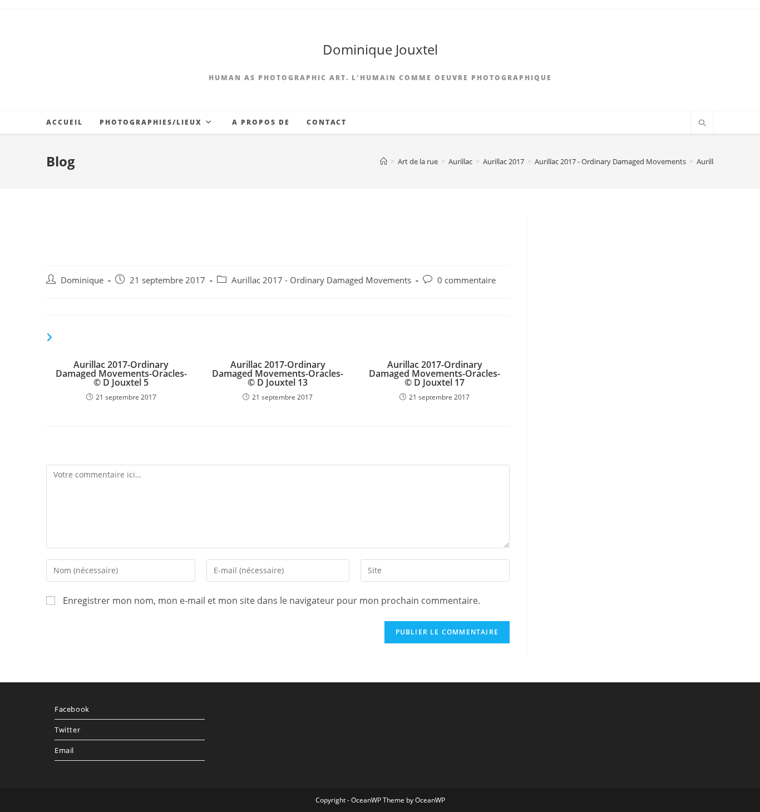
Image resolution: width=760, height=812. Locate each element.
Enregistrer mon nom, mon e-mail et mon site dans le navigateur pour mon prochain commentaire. (271, 600)
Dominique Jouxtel (380, 49)
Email (64, 750)
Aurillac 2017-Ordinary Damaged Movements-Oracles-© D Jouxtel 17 (434, 373)
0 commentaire (466, 280)
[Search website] (702, 123)
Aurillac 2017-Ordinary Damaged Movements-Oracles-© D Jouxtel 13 (277, 373)
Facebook (72, 709)
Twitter (67, 730)
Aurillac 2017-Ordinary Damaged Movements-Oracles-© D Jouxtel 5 (121, 373)
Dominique (82, 280)
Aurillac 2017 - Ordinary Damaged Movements (321, 280)
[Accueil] (383, 161)
